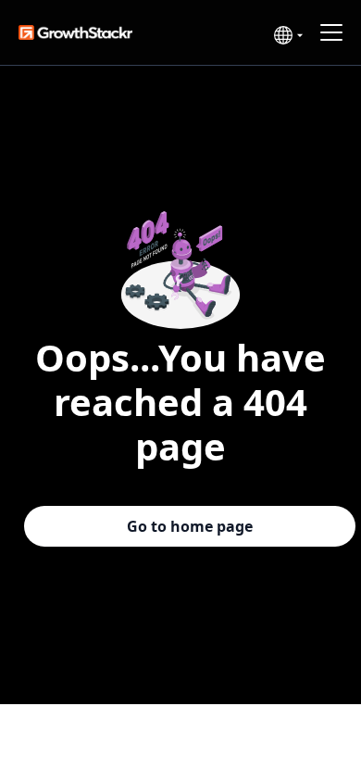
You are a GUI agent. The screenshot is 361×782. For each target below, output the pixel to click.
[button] (286, 35)
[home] (95, 33)
